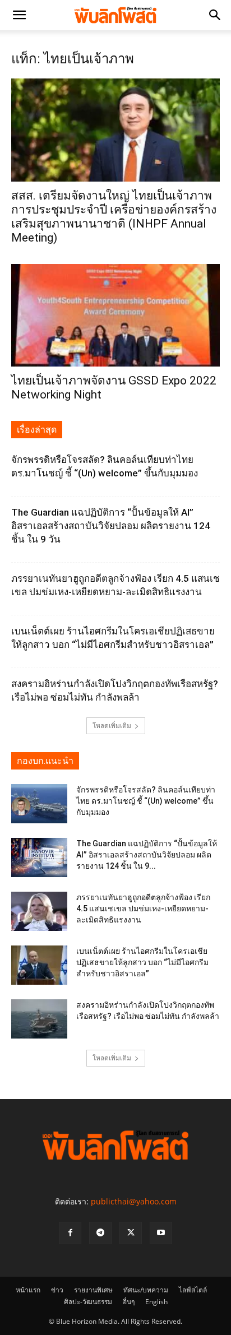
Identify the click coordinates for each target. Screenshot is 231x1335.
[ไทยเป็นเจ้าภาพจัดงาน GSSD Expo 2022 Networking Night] (115, 315)
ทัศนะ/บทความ (145, 1290)
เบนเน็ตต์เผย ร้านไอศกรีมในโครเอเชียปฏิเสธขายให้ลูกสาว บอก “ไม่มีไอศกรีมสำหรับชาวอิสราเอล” (142, 962)
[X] (130, 1233)
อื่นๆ (129, 1301)
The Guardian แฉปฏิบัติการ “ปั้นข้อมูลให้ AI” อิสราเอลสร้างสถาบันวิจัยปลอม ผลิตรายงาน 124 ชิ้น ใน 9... (146, 854)
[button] (19, 15)
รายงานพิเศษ (93, 1290)
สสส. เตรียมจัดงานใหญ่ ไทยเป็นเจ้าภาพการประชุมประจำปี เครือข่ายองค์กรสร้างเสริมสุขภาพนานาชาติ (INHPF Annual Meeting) (113, 216)
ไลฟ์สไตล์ (193, 1290)
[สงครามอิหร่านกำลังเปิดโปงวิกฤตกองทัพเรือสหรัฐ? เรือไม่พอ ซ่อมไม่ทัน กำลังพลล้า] (39, 1019)
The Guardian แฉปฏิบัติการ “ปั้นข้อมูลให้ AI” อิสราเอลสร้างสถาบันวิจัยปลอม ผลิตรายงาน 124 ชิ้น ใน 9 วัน (110, 526)
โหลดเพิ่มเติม (112, 725)
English (156, 1301)
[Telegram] (100, 1233)
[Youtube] (161, 1233)
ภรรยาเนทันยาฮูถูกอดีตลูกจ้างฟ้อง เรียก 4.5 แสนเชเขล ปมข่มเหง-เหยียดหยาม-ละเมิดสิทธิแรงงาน (143, 908)
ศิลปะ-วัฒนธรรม (88, 1301)
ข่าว (57, 1290)
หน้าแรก (28, 1290)
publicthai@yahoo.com (134, 1201)
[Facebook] (70, 1233)
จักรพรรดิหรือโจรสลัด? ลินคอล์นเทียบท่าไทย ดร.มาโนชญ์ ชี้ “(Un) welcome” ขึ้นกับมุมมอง (145, 801)
